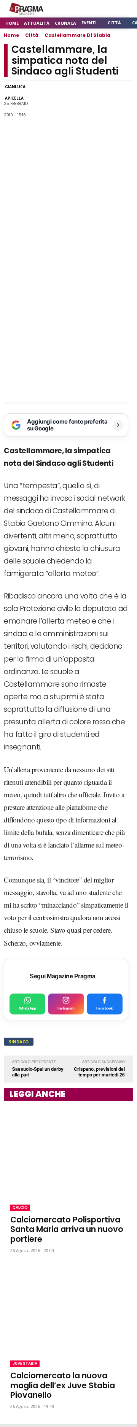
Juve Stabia (25, 1363)
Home (11, 35)
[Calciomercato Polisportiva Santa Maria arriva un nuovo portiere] (68, 1151)
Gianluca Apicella (15, 92)
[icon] (106, 9)
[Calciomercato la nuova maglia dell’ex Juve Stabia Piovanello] (68, 1307)
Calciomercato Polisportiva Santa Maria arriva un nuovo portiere (66, 1229)
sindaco (19, 1041)
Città (31, 35)
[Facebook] (37, 101)
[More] (125, 101)
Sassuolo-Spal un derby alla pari (38, 1071)
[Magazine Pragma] (27, 9)
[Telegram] (89, 101)
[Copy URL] (107, 101)
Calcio (20, 1207)
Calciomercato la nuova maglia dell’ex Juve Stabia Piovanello (62, 1385)
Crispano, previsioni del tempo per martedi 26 (99, 1071)
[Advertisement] (68, 330)
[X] (72, 101)
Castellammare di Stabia (77, 35)
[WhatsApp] (54, 101)
